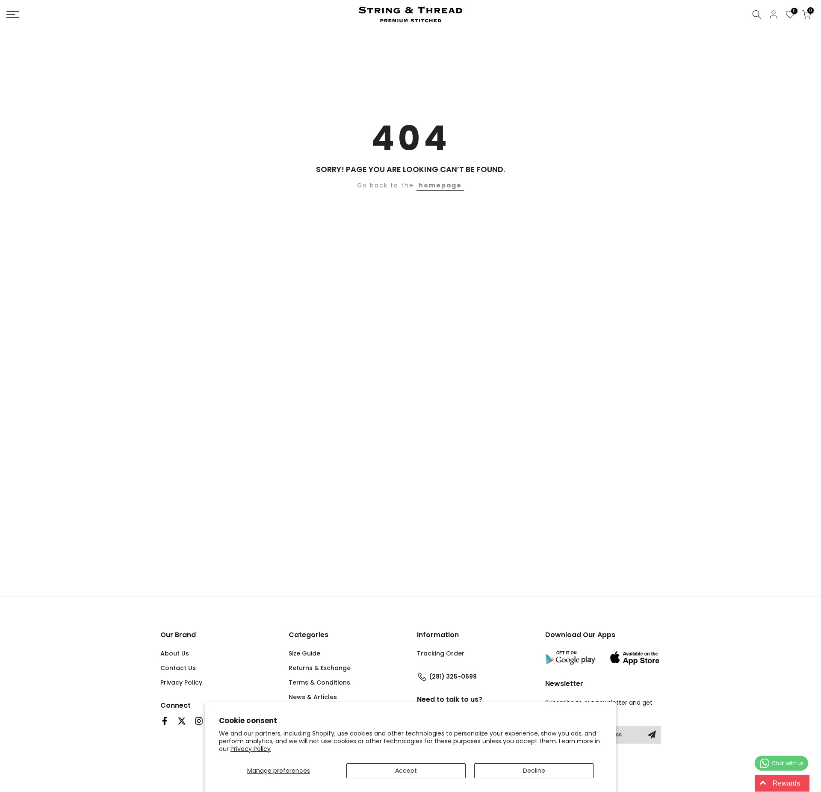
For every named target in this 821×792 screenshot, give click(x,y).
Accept (406, 770)
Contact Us (178, 668)
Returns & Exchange (320, 668)
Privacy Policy (250, 749)
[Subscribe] (651, 735)
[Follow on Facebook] (164, 721)
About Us (174, 653)
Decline (534, 770)
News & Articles (313, 697)
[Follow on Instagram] (199, 721)
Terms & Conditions (319, 682)
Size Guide (304, 653)
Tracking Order (440, 653)
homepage (440, 185)
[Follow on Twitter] (181, 721)
